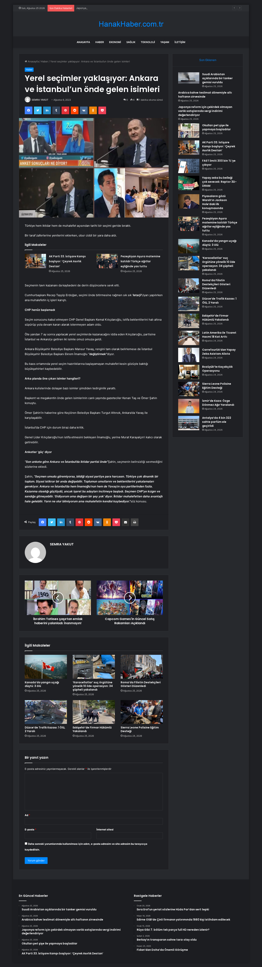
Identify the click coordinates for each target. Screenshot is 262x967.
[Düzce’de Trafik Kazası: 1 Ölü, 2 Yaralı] (46, 712)
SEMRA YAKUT (40, 99)
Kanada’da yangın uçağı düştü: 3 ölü (42, 684)
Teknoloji (148, 42)
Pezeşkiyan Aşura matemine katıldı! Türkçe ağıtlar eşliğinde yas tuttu (140, 261)
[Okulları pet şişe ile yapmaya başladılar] (188, 130)
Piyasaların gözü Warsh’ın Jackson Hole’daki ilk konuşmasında (214, 202)
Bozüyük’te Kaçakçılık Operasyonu (217, 369)
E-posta (30, 829)
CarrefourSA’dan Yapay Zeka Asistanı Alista (219, 352)
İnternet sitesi (105, 829)
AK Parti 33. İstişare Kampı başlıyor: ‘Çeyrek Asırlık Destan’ (67, 261)
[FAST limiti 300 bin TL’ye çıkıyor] (188, 166)
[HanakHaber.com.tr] (131, 24)
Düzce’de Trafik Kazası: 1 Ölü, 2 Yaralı (45, 729)
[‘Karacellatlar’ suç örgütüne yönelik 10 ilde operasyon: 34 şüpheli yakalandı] (94, 667)
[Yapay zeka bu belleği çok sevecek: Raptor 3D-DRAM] (188, 183)
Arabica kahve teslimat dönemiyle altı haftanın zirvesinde (205, 95)
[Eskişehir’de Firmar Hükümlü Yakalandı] (94, 712)
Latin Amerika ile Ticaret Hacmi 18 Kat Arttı (219, 335)
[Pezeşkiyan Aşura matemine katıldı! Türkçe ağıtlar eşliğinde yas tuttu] (107, 261)
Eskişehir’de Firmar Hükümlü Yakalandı (92, 729)
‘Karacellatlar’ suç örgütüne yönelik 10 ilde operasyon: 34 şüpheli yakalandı (93, 686)
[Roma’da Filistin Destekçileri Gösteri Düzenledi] (142, 667)
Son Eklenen (207, 60)
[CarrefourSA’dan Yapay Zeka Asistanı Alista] (188, 355)
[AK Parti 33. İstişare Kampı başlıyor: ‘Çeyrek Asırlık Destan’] (35, 261)
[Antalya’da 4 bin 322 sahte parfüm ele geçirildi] (188, 423)
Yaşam (164, 42)
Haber (99, 42)
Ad (27, 815)
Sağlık (130, 42)
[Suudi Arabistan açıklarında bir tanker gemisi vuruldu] (188, 78)
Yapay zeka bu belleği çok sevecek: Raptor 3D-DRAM (219, 182)
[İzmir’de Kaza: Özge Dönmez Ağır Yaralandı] (188, 406)
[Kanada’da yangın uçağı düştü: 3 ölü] (46, 667)
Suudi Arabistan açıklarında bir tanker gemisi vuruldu (217, 78)
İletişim (180, 42)
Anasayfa (83, 42)
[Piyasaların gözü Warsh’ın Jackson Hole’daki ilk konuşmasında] (188, 201)
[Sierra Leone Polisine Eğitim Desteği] (142, 712)
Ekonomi (115, 42)
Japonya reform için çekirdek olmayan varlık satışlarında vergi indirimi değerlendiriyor (126, 8)
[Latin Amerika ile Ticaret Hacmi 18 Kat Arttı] (188, 338)
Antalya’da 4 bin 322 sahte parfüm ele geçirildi (216, 422)
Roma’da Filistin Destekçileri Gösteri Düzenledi (141, 684)
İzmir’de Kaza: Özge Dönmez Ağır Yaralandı (218, 403)
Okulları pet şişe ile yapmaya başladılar (216, 127)
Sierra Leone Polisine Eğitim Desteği (140, 729)
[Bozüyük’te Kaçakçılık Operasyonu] (188, 372)
